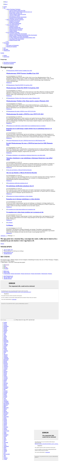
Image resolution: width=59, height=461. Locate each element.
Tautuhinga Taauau (13, 26)
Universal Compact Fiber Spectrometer (18, 33)
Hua (4, 8)
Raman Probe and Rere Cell (15, 13)
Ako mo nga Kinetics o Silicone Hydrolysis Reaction (21, 172)
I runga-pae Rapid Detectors (12, 24)
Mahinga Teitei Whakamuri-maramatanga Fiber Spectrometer (23, 35)
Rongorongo (6, 42)
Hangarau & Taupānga (11, 46)
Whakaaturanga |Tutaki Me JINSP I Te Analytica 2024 (22, 88)
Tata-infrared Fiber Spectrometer (16, 38)
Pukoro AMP (6, 272)
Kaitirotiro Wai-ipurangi (14, 20)
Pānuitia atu (9, 82)
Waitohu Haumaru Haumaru (15, 29)
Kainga (5, 6)
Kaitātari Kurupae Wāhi (14, 40)
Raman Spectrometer (36, 273)
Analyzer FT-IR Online (14, 15)
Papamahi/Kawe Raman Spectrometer (17, 17)
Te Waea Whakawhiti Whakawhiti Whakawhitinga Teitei (22, 37)
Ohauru (2, 243)
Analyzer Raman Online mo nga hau (17, 14)
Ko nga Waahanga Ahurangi (12, 32)
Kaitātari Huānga (13, 31)
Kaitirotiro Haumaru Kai (14, 27)
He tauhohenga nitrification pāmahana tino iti (20, 186)
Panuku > (4, 235)
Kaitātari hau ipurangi (14, 22)
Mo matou (5, 49)
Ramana (50, 273)
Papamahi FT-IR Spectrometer (16, 18)
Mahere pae (6, 271)
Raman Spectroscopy (26, 273)
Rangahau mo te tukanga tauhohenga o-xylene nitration (23, 199)
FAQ (4, 48)
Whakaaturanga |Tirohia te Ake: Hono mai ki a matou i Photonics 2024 (27, 101)
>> (6, 235)
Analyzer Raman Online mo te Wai (17, 10)
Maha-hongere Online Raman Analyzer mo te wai (20, 11)
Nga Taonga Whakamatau (15, 23)
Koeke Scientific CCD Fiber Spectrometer (18, 36)
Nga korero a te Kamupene (12, 45)
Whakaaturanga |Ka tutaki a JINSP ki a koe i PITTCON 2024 (24, 114)
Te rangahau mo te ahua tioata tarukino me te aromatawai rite (24, 212)
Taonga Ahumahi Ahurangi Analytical (15, 19)
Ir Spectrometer (6, 273)
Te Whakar (9, 225)
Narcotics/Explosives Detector (16, 28)
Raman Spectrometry (15, 273)
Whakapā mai (6, 50)
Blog (7, 44)
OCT (7, 41)
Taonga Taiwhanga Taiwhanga (13, 9)
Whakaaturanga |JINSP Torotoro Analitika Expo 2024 (22, 73)
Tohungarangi (44, 273)
